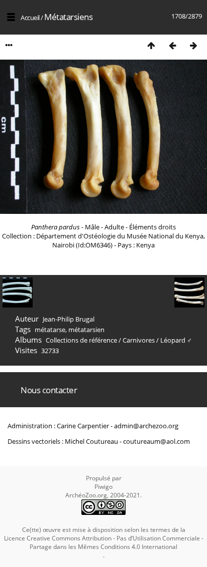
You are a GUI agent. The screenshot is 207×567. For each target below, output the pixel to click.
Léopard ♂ (176, 340)
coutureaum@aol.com (156, 441)
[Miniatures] (151, 45)
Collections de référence (81, 340)
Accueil (30, 17)
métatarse (50, 329)
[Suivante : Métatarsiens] (193, 45)
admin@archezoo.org (146, 425)
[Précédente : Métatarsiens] (172, 45)
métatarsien (86, 329)
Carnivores (139, 340)
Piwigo (103, 486)
